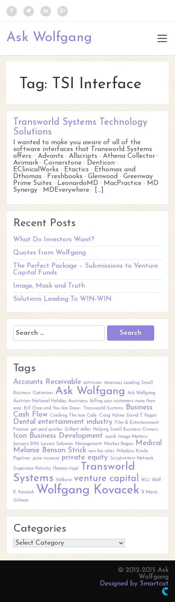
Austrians (78, 401)
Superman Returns (32, 468)
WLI (145, 480)
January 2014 (26, 444)
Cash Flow (30, 414)
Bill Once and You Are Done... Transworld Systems (74, 408)
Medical (148, 443)
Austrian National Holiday (39, 401)
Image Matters (133, 436)
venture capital (106, 479)
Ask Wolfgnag (141, 393)
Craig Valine (111, 415)
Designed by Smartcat (134, 583)
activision (92, 383)
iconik (110, 436)
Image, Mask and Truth (49, 286)
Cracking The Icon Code (73, 415)
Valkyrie (64, 480)
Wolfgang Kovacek (87, 490)
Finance (20, 429)
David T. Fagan (142, 415)
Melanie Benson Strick (49, 450)
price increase (46, 458)
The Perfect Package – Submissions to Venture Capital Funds (85, 269)
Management (88, 444)
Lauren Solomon (57, 444)
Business (139, 407)
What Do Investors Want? (53, 239)
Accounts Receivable (47, 382)
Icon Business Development (58, 436)
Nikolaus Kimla (132, 451)
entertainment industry (75, 422)
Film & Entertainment (137, 422)
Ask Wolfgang (49, 38)
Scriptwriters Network (131, 458)
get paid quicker (46, 429)
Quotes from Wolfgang (49, 252)
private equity (85, 457)
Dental (24, 422)
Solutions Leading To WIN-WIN (62, 299)
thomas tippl (66, 468)
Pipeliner (22, 458)
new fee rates (101, 451)
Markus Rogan (118, 444)
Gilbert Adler (78, 429)
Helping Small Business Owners (125, 429)
